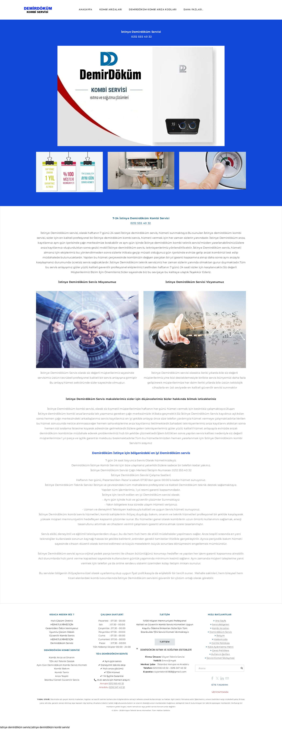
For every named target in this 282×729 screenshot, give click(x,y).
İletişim (221, 635)
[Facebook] (212, 678)
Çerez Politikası (220, 650)
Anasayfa (85, 9)
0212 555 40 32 (141, 36)
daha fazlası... (193, 9)
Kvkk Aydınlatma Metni (221, 646)
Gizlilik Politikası (221, 643)
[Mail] (227, 678)
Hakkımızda (220, 639)
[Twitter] (217, 678)
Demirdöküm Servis (221, 632)
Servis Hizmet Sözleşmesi (221, 658)
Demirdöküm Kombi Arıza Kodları (152, 9)
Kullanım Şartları (220, 654)
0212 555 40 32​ (116, 683)
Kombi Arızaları (110, 9)
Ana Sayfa (220, 620)
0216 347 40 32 (117, 687)
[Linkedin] (222, 678)
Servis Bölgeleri (220, 624)
